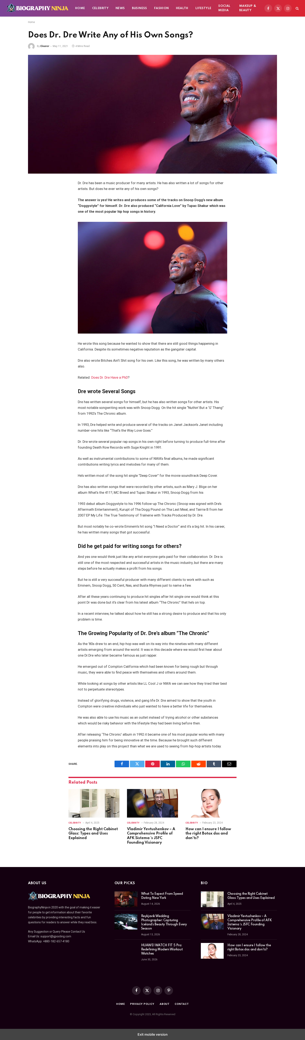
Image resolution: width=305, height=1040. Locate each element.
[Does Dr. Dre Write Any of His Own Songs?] (152, 114)
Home (80, 8)
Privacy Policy (142, 1003)
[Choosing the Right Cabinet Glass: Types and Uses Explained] (94, 803)
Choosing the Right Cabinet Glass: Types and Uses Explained (93, 833)
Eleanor (44, 46)
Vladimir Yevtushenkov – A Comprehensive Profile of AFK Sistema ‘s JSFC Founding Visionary (151, 835)
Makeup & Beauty (247, 8)
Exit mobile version (153, 1034)
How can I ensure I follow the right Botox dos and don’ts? (208, 833)
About (165, 1003)
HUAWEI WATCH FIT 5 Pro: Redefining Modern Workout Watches (162, 949)
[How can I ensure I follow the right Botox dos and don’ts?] (211, 803)
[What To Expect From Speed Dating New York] (126, 899)
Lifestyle (203, 8)
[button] (297, 8)
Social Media (224, 8)
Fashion (161, 8)
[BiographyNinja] (37, 8)
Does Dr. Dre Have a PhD (109, 377)
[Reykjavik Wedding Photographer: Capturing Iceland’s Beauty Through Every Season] (126, 922)
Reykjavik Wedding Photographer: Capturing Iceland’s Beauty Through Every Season (164, 922)
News (120, 8)
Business (139, 8)
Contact (182, 1003)
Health (182, 8)
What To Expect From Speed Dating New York (162, 896)
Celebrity (100, 8)
